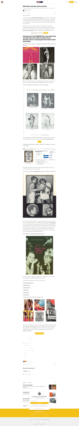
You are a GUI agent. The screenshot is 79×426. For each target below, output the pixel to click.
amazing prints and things (28, 30)
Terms (43, 419)
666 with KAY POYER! (27, 385)
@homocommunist (26, 287)
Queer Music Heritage (45, 134)
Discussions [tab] (30, 382)
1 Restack (31, 361)
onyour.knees (26, 292)
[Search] (66, 2)
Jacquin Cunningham (29, 388)
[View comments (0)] (27, 13)
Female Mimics (53, 222)
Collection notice (46, 419)
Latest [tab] (26, 382)
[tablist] (27, 371)
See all (25, 405)
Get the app (44, 421)
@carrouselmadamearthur (28, 283)
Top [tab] (23, 382)
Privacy (40, 419)
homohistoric (26, 294)
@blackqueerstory (26, 285)
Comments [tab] (25, 371)
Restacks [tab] (29, 371)
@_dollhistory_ (26, 290)
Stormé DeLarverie (49, 139)
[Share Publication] (68, 2)
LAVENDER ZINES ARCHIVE (37, 17)
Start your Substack (37, 421)
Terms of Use (44, 405)
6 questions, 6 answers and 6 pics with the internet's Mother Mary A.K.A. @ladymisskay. (34, 387)
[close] (48, 392)
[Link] (21, 39)
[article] (39, 387)
